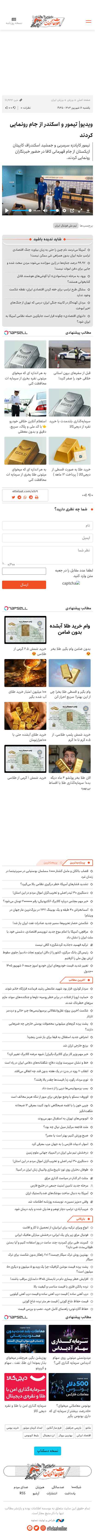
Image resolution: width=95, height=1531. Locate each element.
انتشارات (52, 1493)
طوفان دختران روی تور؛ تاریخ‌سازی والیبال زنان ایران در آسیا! (52, 1169)
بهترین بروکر (65, 1435)
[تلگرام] (30, 1528)
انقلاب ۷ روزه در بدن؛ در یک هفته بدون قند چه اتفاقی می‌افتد (51, 1071)
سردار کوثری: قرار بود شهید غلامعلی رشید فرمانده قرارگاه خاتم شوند (46, 988)
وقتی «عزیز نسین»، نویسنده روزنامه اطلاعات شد (58, 1201)
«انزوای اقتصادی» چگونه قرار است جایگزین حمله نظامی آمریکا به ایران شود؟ (48, 318)
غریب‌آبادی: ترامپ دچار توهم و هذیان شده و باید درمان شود (51, 1209)
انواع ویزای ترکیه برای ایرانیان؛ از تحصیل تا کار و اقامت (55, 1227)
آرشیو (36, 1493)
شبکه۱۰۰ (76, 1487)
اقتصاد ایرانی (84, 1435)
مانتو (88, 1428)
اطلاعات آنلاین (47, 21)
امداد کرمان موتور (32, 1428)
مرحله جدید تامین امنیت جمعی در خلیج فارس (59, 1185)
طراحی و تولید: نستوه (43, 1520)
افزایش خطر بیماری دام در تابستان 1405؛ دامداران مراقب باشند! (49, 1278)
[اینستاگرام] (43, 1528)
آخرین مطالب (77, 980)
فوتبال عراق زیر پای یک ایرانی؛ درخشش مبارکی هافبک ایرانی (51, 1234)
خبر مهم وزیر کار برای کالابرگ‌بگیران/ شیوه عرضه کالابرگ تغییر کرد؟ (47, 1054)
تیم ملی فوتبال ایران (66, 225)
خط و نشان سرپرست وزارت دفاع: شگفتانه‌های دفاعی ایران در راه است (46, 1062)
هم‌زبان (40, 1487)
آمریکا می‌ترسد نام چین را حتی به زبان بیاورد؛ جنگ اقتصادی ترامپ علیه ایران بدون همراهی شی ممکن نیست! (51, 252)
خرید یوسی (12, 1428)
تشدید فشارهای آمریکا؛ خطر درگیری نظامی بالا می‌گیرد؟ (54, 884)
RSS (22, 1493)
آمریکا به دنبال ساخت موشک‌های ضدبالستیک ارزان (57, 1193)
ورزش (70, 100)
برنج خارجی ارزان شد (75, 1045)
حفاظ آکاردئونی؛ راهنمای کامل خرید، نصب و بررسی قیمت (53, 1308)
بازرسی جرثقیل (73, 1428)
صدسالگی (58, 1487)
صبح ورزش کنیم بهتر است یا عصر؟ (66, 1135)
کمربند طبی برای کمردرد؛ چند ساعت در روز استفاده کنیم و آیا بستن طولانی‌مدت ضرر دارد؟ (49, 1245)
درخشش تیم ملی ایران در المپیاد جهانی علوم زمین (57, 1152)
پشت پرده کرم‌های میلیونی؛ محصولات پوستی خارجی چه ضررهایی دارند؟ (51, 1026)
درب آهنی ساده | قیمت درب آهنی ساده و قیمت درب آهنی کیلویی (49, 1293)
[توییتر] (36, 1528)
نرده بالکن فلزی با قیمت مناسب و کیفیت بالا (61, 1286)
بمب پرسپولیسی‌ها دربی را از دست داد (65, 1088)
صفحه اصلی (83, 100)
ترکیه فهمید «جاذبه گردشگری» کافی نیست (61, 944)
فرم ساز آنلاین (54, 1428)
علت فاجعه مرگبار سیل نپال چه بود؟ (65, 1127)
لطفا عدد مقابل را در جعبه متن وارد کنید (74, 573)
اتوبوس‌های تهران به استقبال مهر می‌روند (63, 1118)
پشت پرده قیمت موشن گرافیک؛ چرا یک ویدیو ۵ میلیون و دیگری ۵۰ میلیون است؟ (50, 1269)
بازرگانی (80, 1219)
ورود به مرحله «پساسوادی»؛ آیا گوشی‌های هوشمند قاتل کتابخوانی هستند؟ (53, 278)
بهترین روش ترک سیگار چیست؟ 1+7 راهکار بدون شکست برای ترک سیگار (50, 1257)
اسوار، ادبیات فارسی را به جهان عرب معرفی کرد (60, 1144)
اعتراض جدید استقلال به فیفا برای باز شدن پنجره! (57, 1037)
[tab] (80, 862)
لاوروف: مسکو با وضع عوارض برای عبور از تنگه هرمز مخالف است (49, 1096)
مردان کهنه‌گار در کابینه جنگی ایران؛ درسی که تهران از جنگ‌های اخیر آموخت (50, 305)
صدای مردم (21, 1487)
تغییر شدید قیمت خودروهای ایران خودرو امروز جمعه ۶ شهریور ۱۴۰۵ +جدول (49, 968)
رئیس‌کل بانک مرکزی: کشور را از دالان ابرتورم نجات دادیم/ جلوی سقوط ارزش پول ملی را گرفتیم (48, 955)
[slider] (22, 210)
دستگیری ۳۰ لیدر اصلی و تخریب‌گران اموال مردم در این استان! (50, 892)
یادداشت (70, 1493)
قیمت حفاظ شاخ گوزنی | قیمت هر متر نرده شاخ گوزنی (55, 1301)
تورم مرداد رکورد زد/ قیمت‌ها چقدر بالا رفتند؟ (61, 1079)
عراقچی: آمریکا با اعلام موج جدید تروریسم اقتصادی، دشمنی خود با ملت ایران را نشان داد (50, 934)
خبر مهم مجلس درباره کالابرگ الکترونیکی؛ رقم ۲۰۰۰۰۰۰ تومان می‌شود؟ (45, 901)
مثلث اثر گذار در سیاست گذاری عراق (66, 1178)
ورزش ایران (57, 100)
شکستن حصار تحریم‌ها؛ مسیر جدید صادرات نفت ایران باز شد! (50, 923)
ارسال (24, 585)
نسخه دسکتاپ (47, 1451)
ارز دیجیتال (49, 1435)
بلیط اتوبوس (31, 1435)
